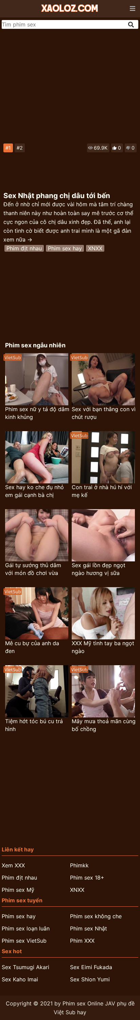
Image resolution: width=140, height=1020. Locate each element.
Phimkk (79, 865)
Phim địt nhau (24, 248)
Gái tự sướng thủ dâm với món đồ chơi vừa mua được (33, 569)
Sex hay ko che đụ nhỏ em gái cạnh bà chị (34, 491)
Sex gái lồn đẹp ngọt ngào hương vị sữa (98, 569)
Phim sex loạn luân (26, 928)
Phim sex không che (96, 916)
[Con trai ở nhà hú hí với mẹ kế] (103, 457)
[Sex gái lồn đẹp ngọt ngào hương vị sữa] (103, 535)
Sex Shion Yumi (90, 979)
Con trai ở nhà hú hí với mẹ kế (102, 491)
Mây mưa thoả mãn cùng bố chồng (104, 725)
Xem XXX (13, 865)
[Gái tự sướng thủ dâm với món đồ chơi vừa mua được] (36, 535)
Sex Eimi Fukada (91, 967)
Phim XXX (82, 940)
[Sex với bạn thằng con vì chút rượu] (103, 379)
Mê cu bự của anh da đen (32, 647)
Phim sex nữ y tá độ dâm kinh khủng (37, 413)
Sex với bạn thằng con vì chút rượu (104, 413)
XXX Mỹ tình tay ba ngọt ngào (103, 647)
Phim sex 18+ (87, 877)
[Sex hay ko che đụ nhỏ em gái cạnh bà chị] (36, 457)
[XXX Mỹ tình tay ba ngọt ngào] (103, 613)
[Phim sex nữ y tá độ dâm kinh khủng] (36, 379)
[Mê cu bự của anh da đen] (36, 613)
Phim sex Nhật (88, 928)
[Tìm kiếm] (131, 24)
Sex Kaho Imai (20, 979)
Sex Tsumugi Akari (25, 967)
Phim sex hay (65, 248)
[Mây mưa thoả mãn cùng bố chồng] (103, 691)
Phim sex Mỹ (18, 889)
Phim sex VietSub (24, 940)
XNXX (95, 248)
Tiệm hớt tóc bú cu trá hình (34, 725)
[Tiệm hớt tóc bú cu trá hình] (36, 691)
